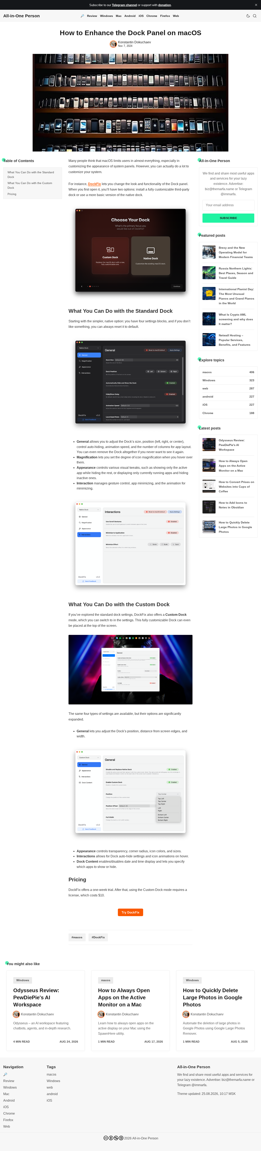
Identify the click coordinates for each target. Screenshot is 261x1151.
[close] (256, 5)
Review (92, 15)
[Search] (255, 16)
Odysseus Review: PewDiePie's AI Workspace (232, 445)
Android (130, 15)
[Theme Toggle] (248, 16)
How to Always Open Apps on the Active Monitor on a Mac (233, 465)
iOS (141, 15)
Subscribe (228, 218)
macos (105, 980)
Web (176, 15)
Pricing (12, 193)
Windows (106, 15)
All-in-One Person (145, 1138)
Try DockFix (130, 912)
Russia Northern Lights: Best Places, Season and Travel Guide (236, 273)
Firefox (165, 15)
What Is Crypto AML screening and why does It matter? (236, 319)
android (52, 1094)
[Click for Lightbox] (130, 252)
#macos (77, 937)
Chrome (151, 15)
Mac (119, 15)
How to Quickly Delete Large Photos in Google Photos (235, 527)
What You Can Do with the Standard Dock (31, 174)
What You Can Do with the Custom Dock (30, 185)
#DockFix (98, 937)
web (50, 1087)
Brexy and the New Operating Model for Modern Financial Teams (236, 252)
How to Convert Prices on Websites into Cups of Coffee (236, 486)
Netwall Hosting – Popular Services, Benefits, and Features (234, 340)
